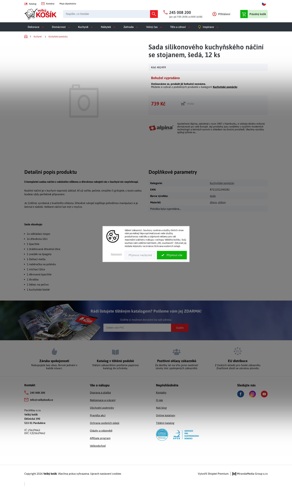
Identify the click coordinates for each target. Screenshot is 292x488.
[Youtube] (264, 394)
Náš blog (161, 407)
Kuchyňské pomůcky (225, 86)
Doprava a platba (100, 392)
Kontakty (50, 3)
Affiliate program (100, 438)
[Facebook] (240, 393)
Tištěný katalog (165, 422)
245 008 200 (37, 392)
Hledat (154, 14)
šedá (213, 195)
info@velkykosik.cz (41, 399)
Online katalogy (165, 415)
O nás (159, 400)
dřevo (213, 202)
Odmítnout (140, 255)
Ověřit (180, 327)
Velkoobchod (98, 445)
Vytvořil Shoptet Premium (213, 473)
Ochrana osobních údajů (104, 422)
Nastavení (116, 254)
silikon (222, 202)
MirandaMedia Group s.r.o (252, 473)
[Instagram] (252, 394)
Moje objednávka (67, 3)
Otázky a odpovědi (101, 430)
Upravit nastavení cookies (105, 473)
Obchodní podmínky (102, 407)
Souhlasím (172, 255)
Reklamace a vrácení (102, 400)
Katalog (32, 4)
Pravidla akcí (97, 415)
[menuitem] (36, 26)
